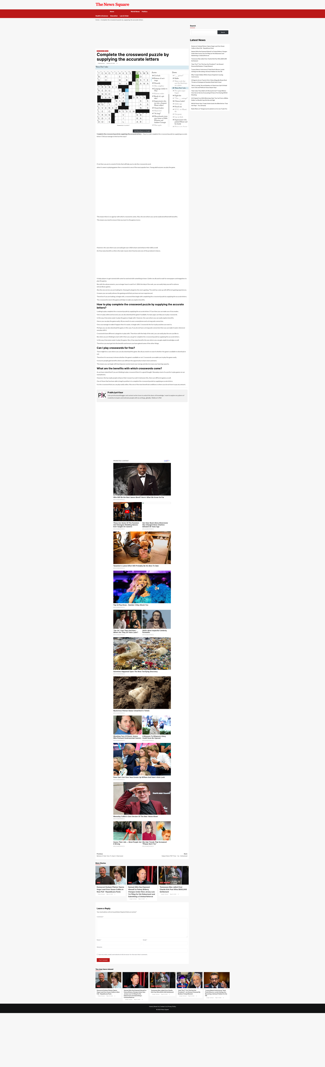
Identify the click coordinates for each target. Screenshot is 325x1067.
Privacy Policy (172, 1006)
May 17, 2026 (218, 997)
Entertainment (100, 51)
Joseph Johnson (133, 899)
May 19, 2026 (191, 996)
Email (145, 940)
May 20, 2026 (173, 894)
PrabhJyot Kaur (101, 63)
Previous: (110, 855)
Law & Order (124, 16)
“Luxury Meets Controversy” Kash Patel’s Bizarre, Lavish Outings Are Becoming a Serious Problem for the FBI (207, 70)
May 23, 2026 (110, 894)
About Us (156, 1006)
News (112, 11)
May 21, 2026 (142, 899)
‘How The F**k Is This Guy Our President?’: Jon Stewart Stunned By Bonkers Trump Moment (207, 65)
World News (135, 11)
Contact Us (163, 1006)
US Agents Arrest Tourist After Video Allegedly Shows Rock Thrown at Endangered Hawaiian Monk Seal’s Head (209, 81)
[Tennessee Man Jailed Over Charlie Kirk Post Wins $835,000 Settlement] (173, 875)
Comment (100, 916)
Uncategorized (181, 986)
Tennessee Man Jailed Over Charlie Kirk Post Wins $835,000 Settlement (173, 889)
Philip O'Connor (101, 894)
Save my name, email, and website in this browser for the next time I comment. (123, 954)
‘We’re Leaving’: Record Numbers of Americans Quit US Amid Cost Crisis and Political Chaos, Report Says (209, 86)
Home (97, 20)
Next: (174, 855)
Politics (144, 11)
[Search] (229, 11)
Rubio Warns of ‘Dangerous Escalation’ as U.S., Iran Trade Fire (209, 109)
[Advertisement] (142, 36)
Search (193, 26)
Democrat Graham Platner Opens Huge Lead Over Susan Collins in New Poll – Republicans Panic (110, 889)
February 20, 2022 (111, 63)
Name (99, 940)
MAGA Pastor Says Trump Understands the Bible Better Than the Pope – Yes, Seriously (209, 104)
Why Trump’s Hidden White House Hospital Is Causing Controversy (207, 76)
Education (114, 16)
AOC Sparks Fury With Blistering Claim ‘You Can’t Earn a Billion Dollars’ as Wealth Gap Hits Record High (209, 99)
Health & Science (101, 16)
